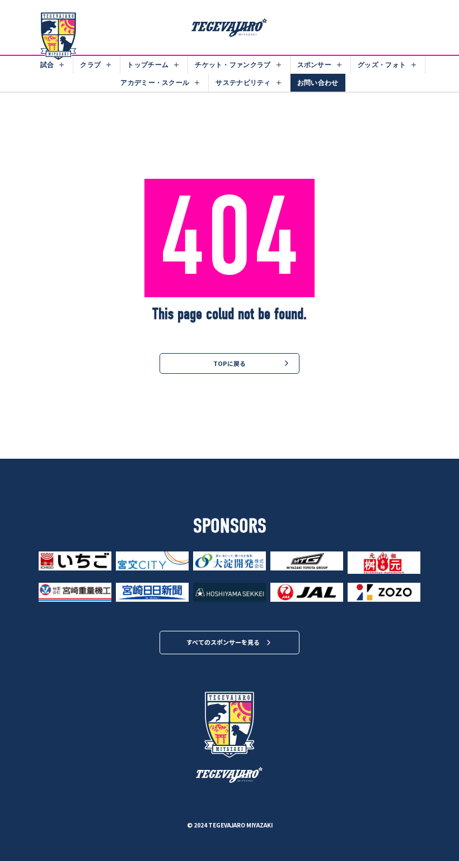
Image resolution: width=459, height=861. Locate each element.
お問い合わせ (318, 82)
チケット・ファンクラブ (232, 64)
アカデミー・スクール (154, 82)
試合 (47, 64)
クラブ (90, 64)
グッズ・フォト (382, 64)
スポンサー (314, 64)
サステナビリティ (243, 82)
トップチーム (147, 64)
